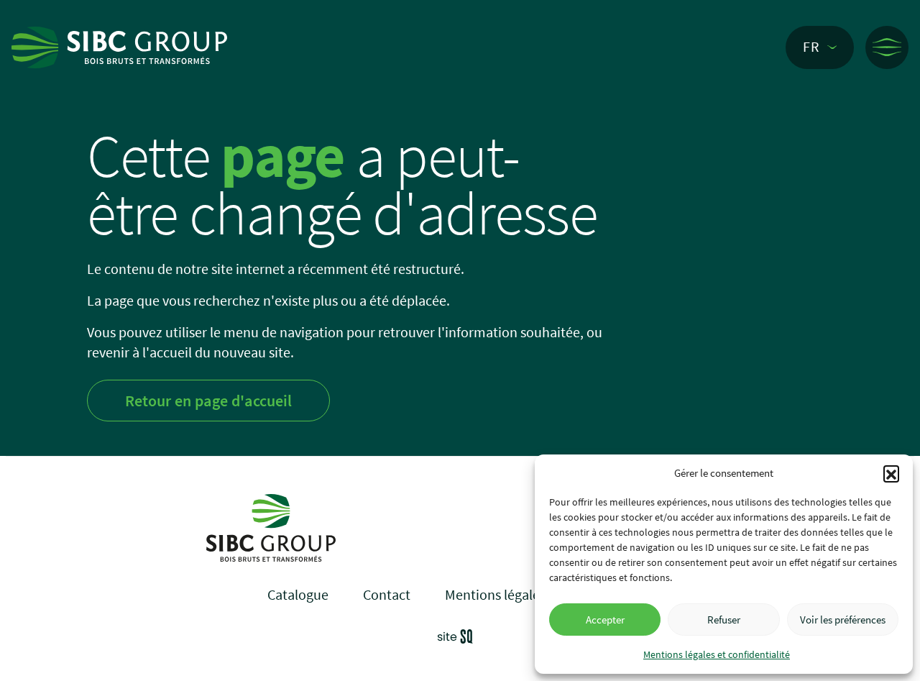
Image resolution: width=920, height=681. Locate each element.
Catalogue (297, 594)
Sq (460, 639)
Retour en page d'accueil (208, 400)
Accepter (605, 619)
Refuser (723, 619)
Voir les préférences (843, 619)
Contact (386, 594)
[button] (891, 473)
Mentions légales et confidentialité (716, 654)
